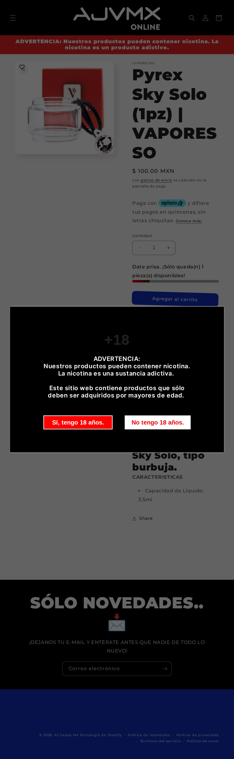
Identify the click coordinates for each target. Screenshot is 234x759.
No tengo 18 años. (158, 422)
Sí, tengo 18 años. (78, 422)
